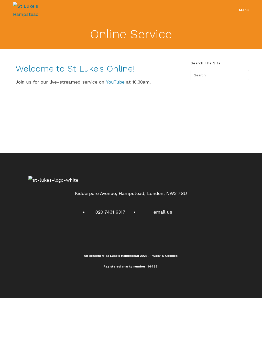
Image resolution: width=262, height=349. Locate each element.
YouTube (115, 82)
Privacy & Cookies (163, 256)
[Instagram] (131, 236)
